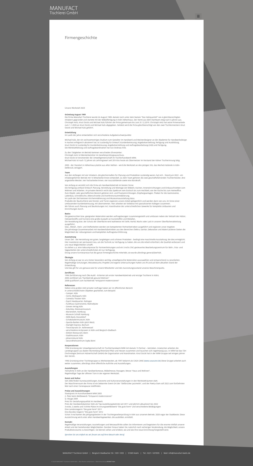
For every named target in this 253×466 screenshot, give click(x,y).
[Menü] (198, 16)
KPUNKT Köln (111, 461)
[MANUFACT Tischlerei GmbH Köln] (72, 9)
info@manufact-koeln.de (179, 453)
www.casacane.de (152, 360)
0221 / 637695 (153, 453)
